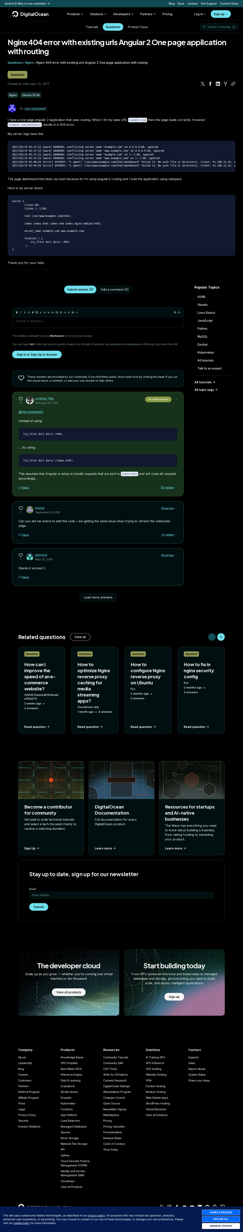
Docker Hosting (155, 1086)
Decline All (221, 1219)
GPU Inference (155, 1063)
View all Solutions (157, 1115)
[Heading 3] (52, 312)
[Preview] (175, 312)
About (22, 1057)
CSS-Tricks (110, 1068)
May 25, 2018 (44, 559)
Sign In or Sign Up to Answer (37, 354)
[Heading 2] (48, 312)
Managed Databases (74, 1126)
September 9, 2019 (47, 512)
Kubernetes (205, 352)
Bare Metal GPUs (71, 1068)
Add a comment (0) (115, 289)
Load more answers (98, 597)
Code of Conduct (114, 1143)
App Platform (69, 1115)
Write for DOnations (115, 1074)
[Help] (179, 312)
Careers (192, 3)
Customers (25, 1080)
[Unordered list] (56, 312)
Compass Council (114, 1097)
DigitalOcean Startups (116, 1086)
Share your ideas (199, 1080)
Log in (198, 14)
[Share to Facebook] (210, 84)
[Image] (36, 312)
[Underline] (24, 312)
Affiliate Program (28, 1097)
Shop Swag (110, 1149)
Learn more (103, 848)
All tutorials (205, 360)
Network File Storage (74, 1143)
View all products (68, 992)
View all (80, 637)
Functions (67, 1109)
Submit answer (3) (80, 289)
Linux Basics (206, 312)
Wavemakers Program (117, 1091)
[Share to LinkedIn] (218, 84)
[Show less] (176, 399)
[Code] (76, 312)
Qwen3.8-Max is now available (25, 3)
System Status (197, 1074)
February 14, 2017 (46, 403)
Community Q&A (113, 1063)
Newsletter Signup (114, 1109)
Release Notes (112, 1138)
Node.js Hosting (156, 1091)
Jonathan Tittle (44, 398)
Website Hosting (156, 1074)
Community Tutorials (115, 1057)
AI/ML (201, 297)
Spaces (65, 1132)
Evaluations (68, 1086)
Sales (191, 1063)
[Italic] (20, 312)
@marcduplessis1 (31, 412)
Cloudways (68, 1181)
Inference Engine (71, 1074)
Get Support (209, 3)
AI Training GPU (155, 1057)
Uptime (65, 1155)
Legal (21, 1109)
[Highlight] (40, 312)
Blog (172, 3)
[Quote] (64, 312)
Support (193, 1057)
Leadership (25, 1063)
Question (17, 75)
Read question (35, 727)
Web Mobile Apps (157, 1097)
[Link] (32, 312)
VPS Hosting (153, 1068)
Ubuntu (202, 305)
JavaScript (205, 320)
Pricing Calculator (114, 1126)
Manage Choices (221, 1225)
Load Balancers (70, 1120)
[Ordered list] (60, 312)
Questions (113, 27)
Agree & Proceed (221, 1212)
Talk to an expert (209, 368)
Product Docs (138, 27)
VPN (148, 1080)
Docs (181, 3)
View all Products (71, 1186)
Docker (202, 344)
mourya (39, 507)
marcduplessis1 (35, 108)
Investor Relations (29, 1126)
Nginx (29, 62)
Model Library (69, 1091)
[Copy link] (233, 84)
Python (202, 328)
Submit (39, 907)
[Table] (72, 312)
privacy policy (96, 1215)
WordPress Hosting (158, 1103)
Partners (23, 1086)
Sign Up (30, 848)
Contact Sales (229, 3)
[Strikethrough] (28, 312)
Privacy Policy (27, 1115)
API (63, 1149)
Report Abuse (197, 1068)
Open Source (111, 1103)
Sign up (219, 14)
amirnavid (41, 554)
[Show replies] (176, 487)
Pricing (107, 1120)
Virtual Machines (156, 1109)
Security (23, 1120)
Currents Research (115, 1080)
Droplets (66, 1097)
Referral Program (29, 1091)
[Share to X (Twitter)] (202, 84)
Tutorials (92, 27)
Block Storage (70, 1138)
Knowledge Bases (72, 1057)
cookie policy (21, 1223)
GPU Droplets (69, 1063)
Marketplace (111, 1115)
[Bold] (16, 312)
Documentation (112, 1132)
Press (21, 1103)
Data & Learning (70, 1080)
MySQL (202, 336)
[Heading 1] (44, 312)
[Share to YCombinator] (225, 84)
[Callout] (68, 312)
